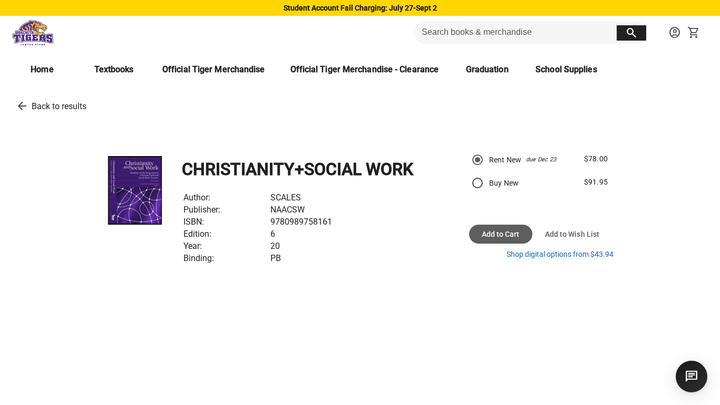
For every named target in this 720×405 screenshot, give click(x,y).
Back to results (59, 106)
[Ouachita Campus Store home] (33, 32)
